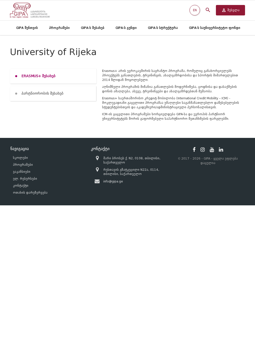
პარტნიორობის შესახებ (42, 93)
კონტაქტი (20, 185)
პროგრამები (59, 28)
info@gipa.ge (113, 181)
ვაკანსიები (21, 171)
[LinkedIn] (221, 150)
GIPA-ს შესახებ (92, 28)
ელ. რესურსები (25, 178)
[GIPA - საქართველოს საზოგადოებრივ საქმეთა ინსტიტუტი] (30, 10)
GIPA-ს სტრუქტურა (163, 28)
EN (195, 10)
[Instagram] (202, 150)
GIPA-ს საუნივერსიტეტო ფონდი (214, 28)
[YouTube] (212, 150)
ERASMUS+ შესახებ (38, 76)
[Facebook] (194, 150)
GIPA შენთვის (27, 28)
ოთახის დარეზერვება (30, 192)
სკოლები (20, 158)
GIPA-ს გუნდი (126, 28)
